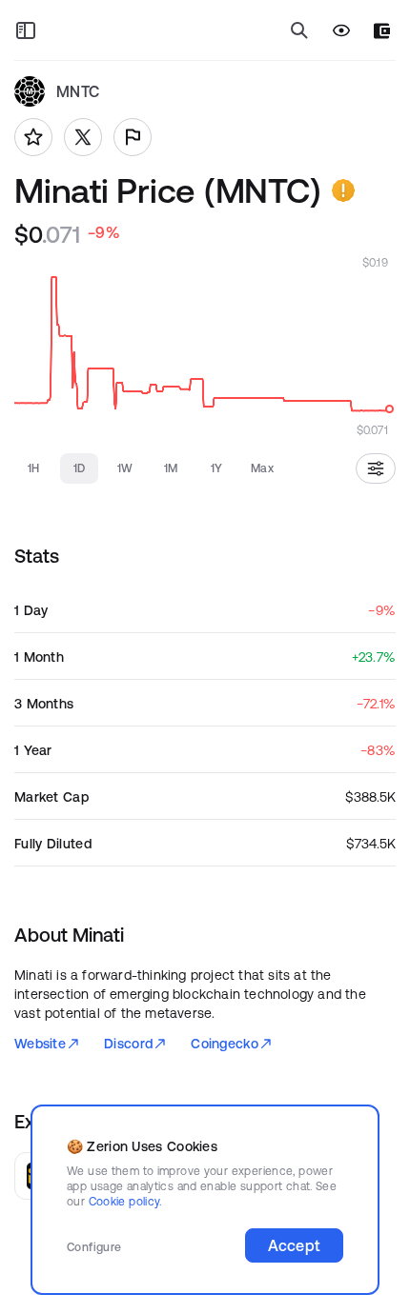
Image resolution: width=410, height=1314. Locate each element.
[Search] (299, 30)
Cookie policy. (125, 1201)
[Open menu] (26, 30)
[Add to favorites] (33, 137)
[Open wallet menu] (382, 31)
